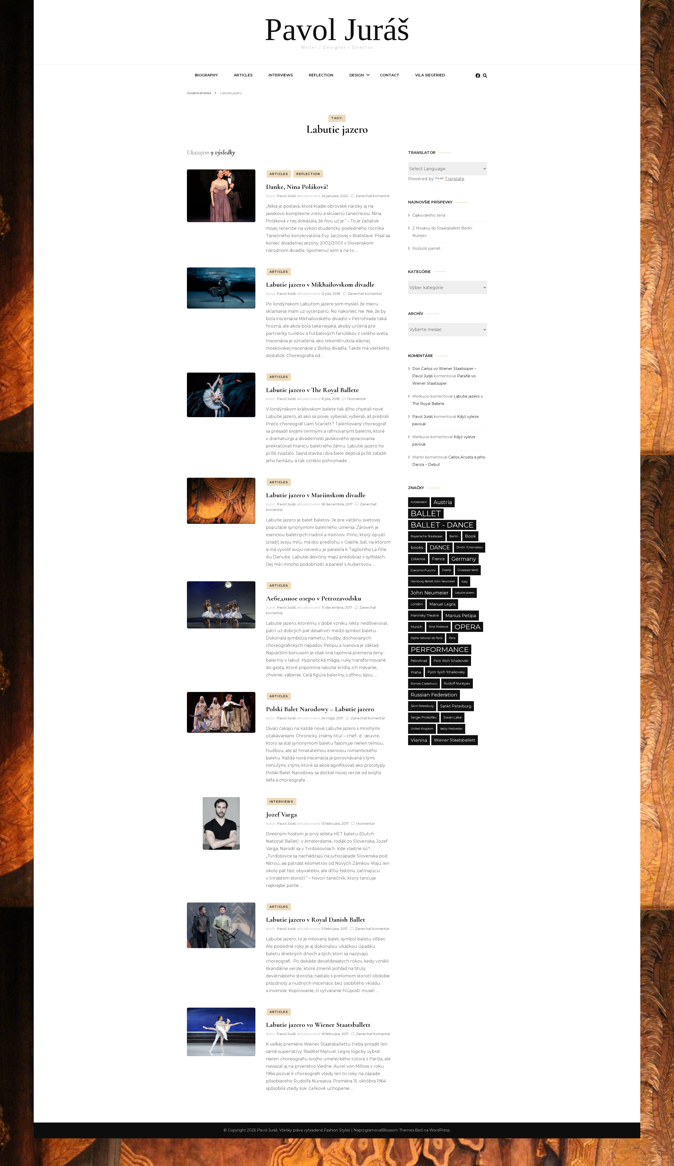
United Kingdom (422, 728)
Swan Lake (452, 717)
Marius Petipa (460, 615)
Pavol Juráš (337, 29)
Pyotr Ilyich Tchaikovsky (446, 672)
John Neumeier (429, 593)
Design (356, 75)
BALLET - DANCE (442, 524)
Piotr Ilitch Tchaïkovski (451, 661)
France (438, 559)
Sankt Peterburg (455, 706)
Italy (465, 581)
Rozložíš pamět (426, 248)
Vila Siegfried (430, 75)
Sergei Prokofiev (424, 717)
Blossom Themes (398, 1130)
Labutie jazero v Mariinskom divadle (315, 495)
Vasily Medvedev (451, 728)
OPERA (467, 626)
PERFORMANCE (440, 649)
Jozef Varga (281, 814)
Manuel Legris (442, 604)
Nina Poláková (438, 626)
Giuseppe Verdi (468, 570)
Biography (206, 75)
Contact (389, 75)
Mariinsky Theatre (425, 615)
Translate (454, 178)
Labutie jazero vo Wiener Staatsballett (318, 1025)
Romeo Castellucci (424, 683)
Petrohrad (419, 661)
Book (470, 536)
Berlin (453, 536)
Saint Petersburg (422, 706)
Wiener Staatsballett (454, 740)
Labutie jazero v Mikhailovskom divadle (320, 284)
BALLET (426, 513)
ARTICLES (279, 174)
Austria (443, 502)
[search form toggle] (485, 76)
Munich (416, 627)
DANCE (440, 547)
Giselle (446, 570)
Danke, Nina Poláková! (297, 187)
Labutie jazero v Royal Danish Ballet (315, 919)
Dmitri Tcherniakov (470, 547)
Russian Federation (434, 695)
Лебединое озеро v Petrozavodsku (313, 598)
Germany (464, 558)
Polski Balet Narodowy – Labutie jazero (320, 709)
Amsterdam (419, 502)
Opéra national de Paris (426, 638)
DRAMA (418, 559)
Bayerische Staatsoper (427, 536)
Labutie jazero (464, 592)
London (417, 604)
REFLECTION (321, 75)
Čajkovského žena (428, 215)
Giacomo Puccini (423, 570)
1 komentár (356, 399)
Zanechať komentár (372, 196)
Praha (416, 672)
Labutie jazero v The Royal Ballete (312, 390)
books (417, 547)
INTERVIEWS (281, 75)
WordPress (439, 1130)
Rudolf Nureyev (457, 683)
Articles (243, 75)
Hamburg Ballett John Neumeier (433, 581)
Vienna (419, 740)
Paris (452, 638)
